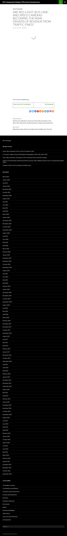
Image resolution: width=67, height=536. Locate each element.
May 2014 (5, 427)
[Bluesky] (48, 111)
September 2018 (7, 302)
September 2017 (7, 333)
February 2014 (6, 433)
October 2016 (6, 358)
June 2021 (5, 205)
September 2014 (7, 414)
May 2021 (5, 208)
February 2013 (6, 458)
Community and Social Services (11, 491)
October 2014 (6, 411)
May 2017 (5, 342)
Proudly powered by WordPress (10, 534)
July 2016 (5, 364)
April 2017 (5, 345)
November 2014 (7, 408)
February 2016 (6, 374)
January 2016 (6, 377)
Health (4, 507)
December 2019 (7, 258)
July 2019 (5, 273)
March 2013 (6, 455)
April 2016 (5, 370)
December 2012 (7, 464)
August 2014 (6, 417)
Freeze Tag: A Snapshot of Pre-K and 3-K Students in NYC (18, 151)
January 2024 (6, 180)
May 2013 (5, 452)
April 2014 (5, 430)
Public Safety (6, 513)
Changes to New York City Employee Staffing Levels (17, 165)
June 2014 (5, 424)
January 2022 (6, 186)
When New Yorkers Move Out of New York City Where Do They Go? (32, 128)
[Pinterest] (38, 111)
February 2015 (6, 399)
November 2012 (7, 467)
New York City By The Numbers (22, 104)
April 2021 (5, 211)
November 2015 (7, 383)
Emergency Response (8, 501)
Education (5, 498)
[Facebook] (30, 111)
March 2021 (6, 214)
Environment (6, 504)
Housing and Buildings (9, 510)
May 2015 (5, 392)
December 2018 (7, 292)
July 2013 (5, 445)
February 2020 (6, 252)
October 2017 (6, 330)
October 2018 (6, 298)
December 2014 (7, 405)
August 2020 (6, 233)
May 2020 (5, 242)
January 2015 (6, 402)
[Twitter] (33, 111)
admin (25, 28)
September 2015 (7, 386)
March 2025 (6, 176)
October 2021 (6, 192)
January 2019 (6, 289)
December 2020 (7, 220)
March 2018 (6, 317)
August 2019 (6, 270)
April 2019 (5, 283)
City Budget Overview (9, 485)
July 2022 (5, 183)
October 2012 (6, 471)
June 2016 (5, 367)
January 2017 (6, 352)
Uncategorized (17, 9)
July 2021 (5, 201)
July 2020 (5, 236)
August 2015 (6, 389)
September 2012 (7, 474)
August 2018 (6, 305)
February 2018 (6, 320)
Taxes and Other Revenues (10, 516)
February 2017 (6, 349)
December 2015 (7, 380)
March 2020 (6, 248)
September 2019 (7, 267)
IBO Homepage (49, 104)
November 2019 (7, 261)
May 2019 (5, 280)
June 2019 (5, 277)
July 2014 (5, 420)
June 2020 (5, 239)
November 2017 (7, 327)
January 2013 (6, 461)
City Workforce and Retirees (10, 488)
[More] (53, 111)
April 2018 (5, 314)
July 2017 (5, 339)
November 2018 (7, 295)
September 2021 (7, 195)
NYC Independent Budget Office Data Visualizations (21, 2)
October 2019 (6, 264)
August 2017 (6, 336)
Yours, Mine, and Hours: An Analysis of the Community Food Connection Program (25, 157)
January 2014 (6, 436)
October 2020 (6, 227)
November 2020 (7, 223)
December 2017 (7, 323)
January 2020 (6, 255)
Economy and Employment (10, 494)
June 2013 (5, 449)
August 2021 (6, 198)
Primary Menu (65, 2)
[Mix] (43, 111)
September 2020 (7, 230)
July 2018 (5, 308)
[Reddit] (40, 111)
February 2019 (6, 286)
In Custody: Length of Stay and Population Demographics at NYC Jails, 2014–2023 (25, 154)
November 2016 (7, 355)
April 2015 (5, 395)
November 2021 (7, 189)
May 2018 (5, 311)
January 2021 (6, 217)
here (27, 99)
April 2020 (5, 245)
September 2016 (7, 361)
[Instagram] (50, 111)
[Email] (45, 111)
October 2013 (6, 439)
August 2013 (6, 442)
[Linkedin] (35, 111)
